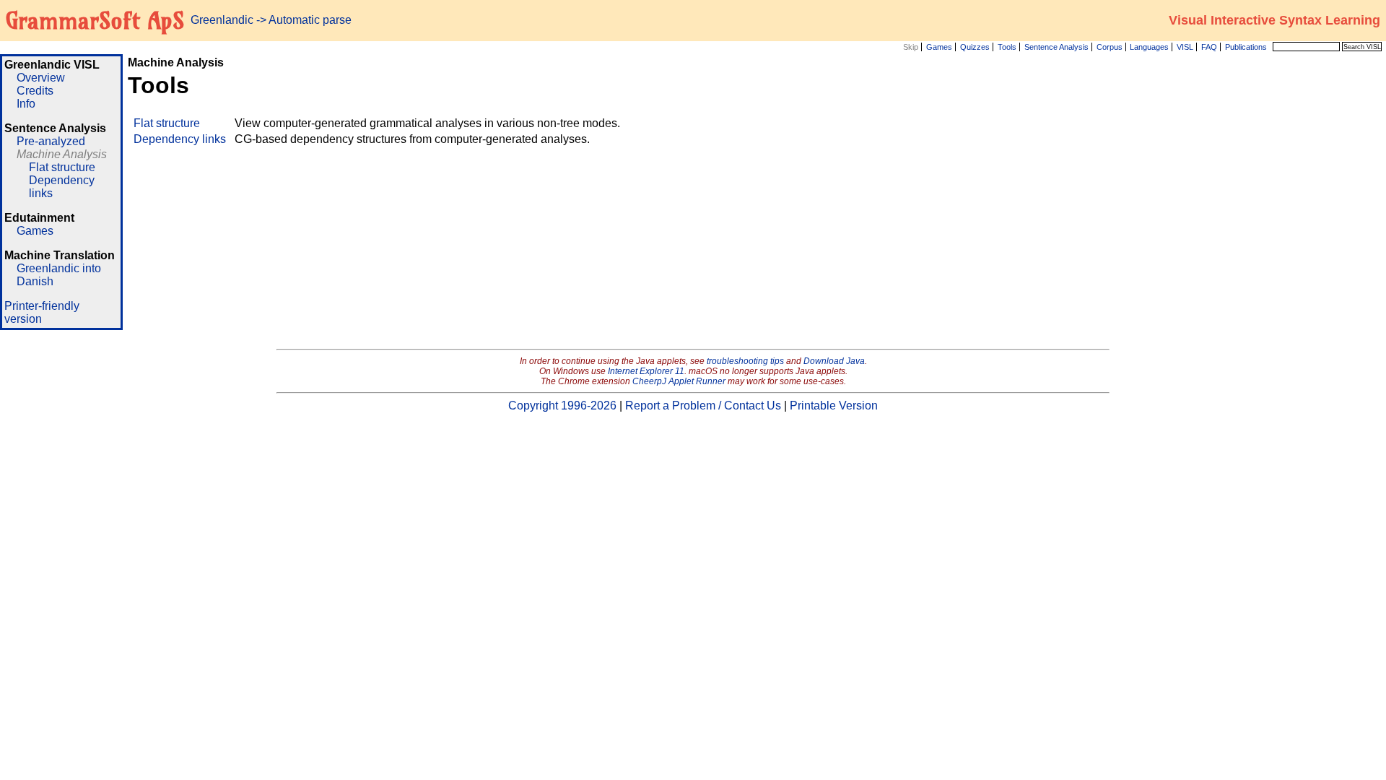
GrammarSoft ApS (95, 20)
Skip (910, 47)
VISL (1185, 47)
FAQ (1209, 47)
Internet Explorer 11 (646, 371)
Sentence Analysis (1056, 47)
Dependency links (180, 139)
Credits (35, 90)
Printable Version (834, 405)
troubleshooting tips (745, 361)
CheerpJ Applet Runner (678, 381)
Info (26, 104)
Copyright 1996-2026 (562, 405)
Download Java (834, 361)
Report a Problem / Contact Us (703, 405)
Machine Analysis (62, 154)
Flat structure (62, 167)
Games (939, 47)
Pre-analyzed (51, 141)
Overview (41, 78)
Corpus (1110, 47)
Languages (1149, 47)
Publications (1246, 47)
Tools (1007, 47)
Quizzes (975, 47)
